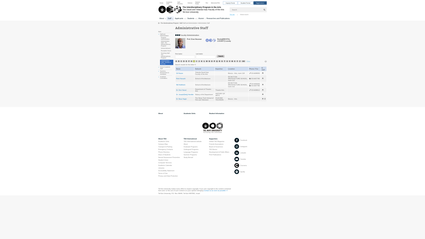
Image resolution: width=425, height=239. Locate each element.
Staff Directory (180, 3)
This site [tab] (232, 14)
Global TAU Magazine (216, 141)
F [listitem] (188, 61)
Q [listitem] (217, 61)
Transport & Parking (165, 147)
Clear (248, 61)
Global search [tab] (244, 14)
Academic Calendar (165, 165)
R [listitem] (219, 61)
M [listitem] (207, 61)
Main (159, 31)
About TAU (162, 139)
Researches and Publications (218, 18)
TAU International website (193, 141)
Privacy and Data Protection (168, 176)
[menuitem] (161, 3)
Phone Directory (164, 152)
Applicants (179, 18)
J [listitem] (199, 61)
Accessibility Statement (166, 171)
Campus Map (163, 144)
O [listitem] (211, 61)
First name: (178, 54)
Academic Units (169, 3)
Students (190, 18)
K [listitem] (201, 61)
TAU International (190, 139)
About (161, 18)
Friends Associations (216, 144)
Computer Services (165, 163)
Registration (260, 3)
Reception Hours (166, 51)
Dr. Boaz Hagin (181, 99)
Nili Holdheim (180, 85)
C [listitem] (181, 61)
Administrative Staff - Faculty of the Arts (166, 62)
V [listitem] (229, 61)
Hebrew (190, 3)
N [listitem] (209, 61)
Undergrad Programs (191, 149)
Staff (169, 18)
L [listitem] (204, 61)
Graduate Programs (191, 147)
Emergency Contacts (165, 149)
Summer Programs (190, 155)
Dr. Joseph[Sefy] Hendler (185, 94)
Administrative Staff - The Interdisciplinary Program (165, 43)
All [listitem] (243, 61)
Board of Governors (216, 147)
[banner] (212, 10)
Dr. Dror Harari (181, 90)
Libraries (161, 168)
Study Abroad (188, 157)
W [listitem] (232, 61)
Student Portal (197, 3)
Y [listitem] (237, 61)
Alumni (201, 18)
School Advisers (166, 48)
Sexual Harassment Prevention (169, 157)
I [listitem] (196, 61)
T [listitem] (224, 61)
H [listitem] (194, 61)
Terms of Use (163, 173)
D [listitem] (183, 61)
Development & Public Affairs (219, 152)
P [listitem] (214, 61)
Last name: (199, 54)
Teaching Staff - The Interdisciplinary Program (165, 55)
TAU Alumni (213, 149)
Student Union (163, 160)
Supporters (213, 139)
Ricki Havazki (180, 78)
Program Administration (165, 38)
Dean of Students (164, 155)
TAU (207, 3)
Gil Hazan (179, 73)
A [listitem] (176, 61)
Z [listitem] (239, 61)
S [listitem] (222, 61)
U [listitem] (227, 61)
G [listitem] (191, 61)
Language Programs (191, 152)
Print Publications (215, 155)
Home (161, 3)
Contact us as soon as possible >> (216, 190)
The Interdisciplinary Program (169, 23)
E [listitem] (186, 61)
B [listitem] (178, 61)
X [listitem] (234, 61)
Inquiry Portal (230, 3)
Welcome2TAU (215, 3)
